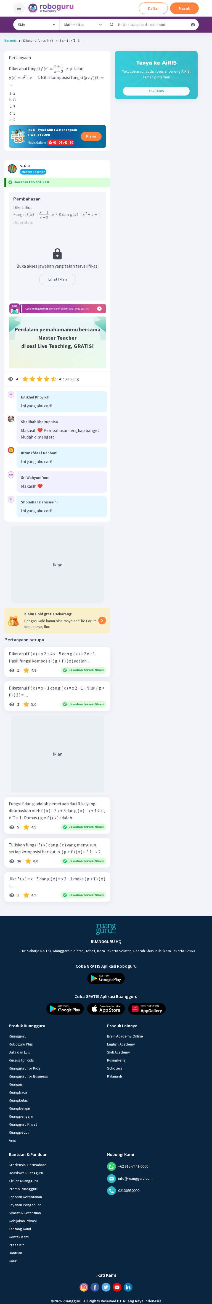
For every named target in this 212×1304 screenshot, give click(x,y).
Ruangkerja (116, 1060)
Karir (13, 1260)
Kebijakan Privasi (23, 1220)
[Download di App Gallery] (147, 1009)
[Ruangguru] (106, 929)
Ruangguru (17, 1036)
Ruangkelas (18, 1100)
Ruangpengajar (21, 1116)
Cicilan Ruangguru (23, 1180)
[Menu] (19, 8)
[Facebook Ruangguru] (95, 1287)
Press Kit (16, 1244)
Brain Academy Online (125, 1036)
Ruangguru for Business (28, 1076)
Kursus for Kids (21, 1060)
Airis (12, 1140)
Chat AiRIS (156, 91)
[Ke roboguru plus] (57, 308)
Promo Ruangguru (23, 1188)
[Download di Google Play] (106, 978)
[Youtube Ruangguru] (117, 1287)
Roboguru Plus (21, 1044)
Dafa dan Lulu (19, 1052)
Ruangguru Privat (23, 1124)
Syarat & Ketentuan (25, 1212)
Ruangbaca (18, 1092)
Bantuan (15, 1252)
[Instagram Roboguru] (84, 1287)
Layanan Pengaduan (25, 1204)
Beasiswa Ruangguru (26, 1172)
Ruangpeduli (19, 1132)
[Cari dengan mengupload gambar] (193, 24)
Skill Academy (118, 1052)
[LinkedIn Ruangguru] (128, 1287)
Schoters (114, 1068)
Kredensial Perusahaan (28, 1164)
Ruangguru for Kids (24, 1068)
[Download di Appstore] (106, 1009)
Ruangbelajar (19, 1108)
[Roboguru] (52, 8)
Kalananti (114, 1076)
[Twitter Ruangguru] (106, 1287)
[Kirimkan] (112, 24)
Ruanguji (16, 1084)
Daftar (153, 8)
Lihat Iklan (57, 279)
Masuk (184, 8)
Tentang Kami (20, 1228)
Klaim (91, 136)
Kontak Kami (19, 1236)
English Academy (121, 1044)
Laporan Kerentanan (25, 1196)
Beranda (10, 40)
